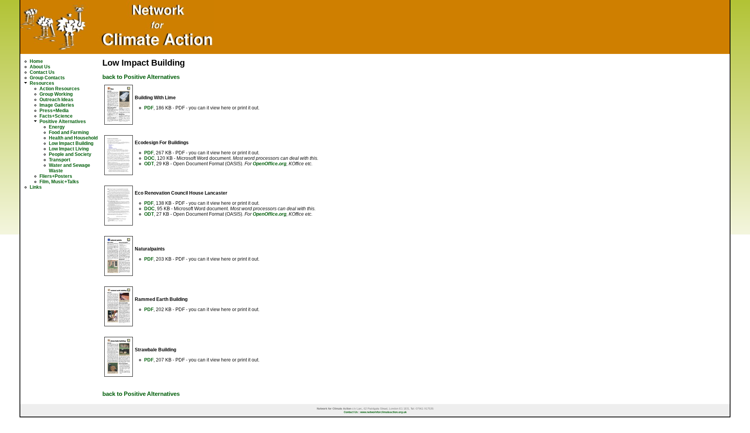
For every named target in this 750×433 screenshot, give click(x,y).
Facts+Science (56, 116)
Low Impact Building (71, 143)
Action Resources (59, 88)
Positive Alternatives (62, 121)
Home (36, 61)
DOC (149, 158)
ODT (149, 163)
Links (36, 187)
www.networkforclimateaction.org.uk (383, 412)
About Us (40, 67)
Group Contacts (47, 78)
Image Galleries (56, 105)
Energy (57, 127)
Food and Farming (69, 132)
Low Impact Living (69, 149)
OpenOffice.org (269, 163)
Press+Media (54, 110)
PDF (149, 108)
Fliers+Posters (55, 176)
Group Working (56, 94)
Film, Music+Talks (59, 181)
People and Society (70, 154)
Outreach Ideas (56, 99)
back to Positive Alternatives (141, 77)
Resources (42, 83)
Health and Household (73, 138)
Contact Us (42, 72)
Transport (59, 160)
